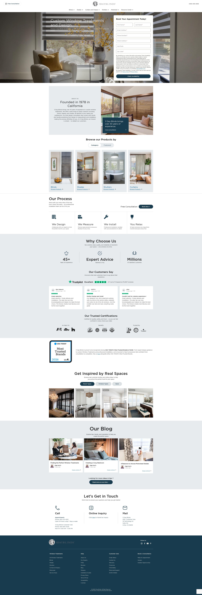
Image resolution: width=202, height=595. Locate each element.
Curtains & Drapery (55, 567)
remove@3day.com (141, 68)
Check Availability (133, 76)
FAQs (82, 562)
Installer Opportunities (144, 562)
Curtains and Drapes (91, 10)
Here (93, 517)
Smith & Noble (113, 572)
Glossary (83, 570)
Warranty (111, 562)
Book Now (145, 206)
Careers (140, 560)
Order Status (112, 557)
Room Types (87, 384)
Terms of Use (125, 71)
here (98, 354)
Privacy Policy (134, 71)
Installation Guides (86, 572)
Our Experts (84, 560)
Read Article (76, 470)
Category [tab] (94, 145)
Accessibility (84, 580)
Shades (79, 10)
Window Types (103, 384)
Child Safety (112, 567)
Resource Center (126, 10)
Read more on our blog (100, 482)
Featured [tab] (107, 145)
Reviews (83, 565)
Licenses (83, 583)
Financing (112, 565)
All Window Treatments (56, 557)
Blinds (71, 10)
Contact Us (112, 560)
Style (117, 384)
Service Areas (53, 572)
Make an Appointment (144, 557)
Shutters (104, 10)
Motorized (114, 10)
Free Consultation (13, 4)
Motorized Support (114, 570)
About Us (83, 557)
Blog (82, 567)
